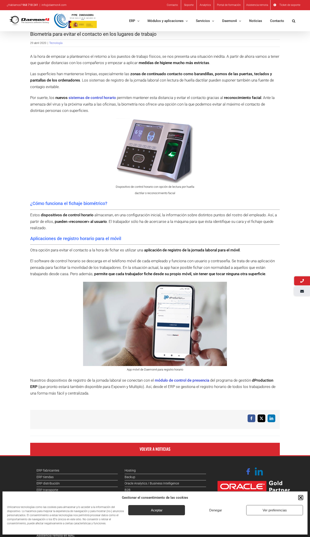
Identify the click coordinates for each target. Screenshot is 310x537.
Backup (130, 477)
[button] (300, 497)
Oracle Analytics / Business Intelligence (152, 483)
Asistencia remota (257, 5)
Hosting (130, 470)
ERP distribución (48, 483)
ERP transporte (47, 490)
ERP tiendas (45, 477)
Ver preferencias (275, 510)
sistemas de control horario (92, 97)
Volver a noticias (155, 449)
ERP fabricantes (48, 470)
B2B (127, 490)
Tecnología (55, 43)
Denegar (215, 510)
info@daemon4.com (54, 5)
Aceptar (156, 510)
